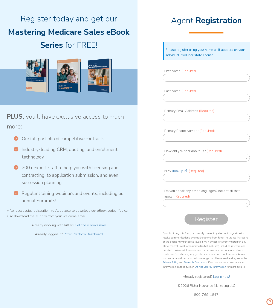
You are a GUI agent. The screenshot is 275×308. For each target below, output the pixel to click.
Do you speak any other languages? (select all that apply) (202, 194)
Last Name (180, 91)
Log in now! (221, 276)
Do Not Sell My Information (210, 267)
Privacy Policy (170, 262)
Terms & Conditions (195, 262)
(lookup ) (180, 171)
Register (206, 219)
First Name (180, 71)
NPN (184, 171)
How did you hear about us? (193, 151)
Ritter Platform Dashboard (83, 234)
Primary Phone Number (189, 130)
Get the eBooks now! (90, 225)
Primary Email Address (189, 111)
